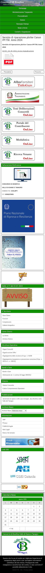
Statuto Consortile (8, 385)
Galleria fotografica (8, 325)
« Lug (11, 528)
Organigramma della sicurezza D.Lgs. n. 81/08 (17, 356)
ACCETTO (15, 570)
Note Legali (6, 429)
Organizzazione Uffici (9, 352)
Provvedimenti (23, 16)
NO (21, 570)
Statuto (22, 20)
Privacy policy (28, 570)
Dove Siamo (6, 315)
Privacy (5, 423)
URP (4, 419)
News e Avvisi (22, 28)
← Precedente (6, 72)
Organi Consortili (8, 349)
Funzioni (5, 318)
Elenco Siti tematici (9, 433)
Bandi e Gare (7, 371)
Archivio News (6, 411)
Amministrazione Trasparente (23, 12)
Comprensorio (7, 322)
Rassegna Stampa (22, 24)
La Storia (5, 335)
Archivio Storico (8, 339)
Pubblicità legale (8, 426)
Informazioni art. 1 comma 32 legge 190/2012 (17, 375)
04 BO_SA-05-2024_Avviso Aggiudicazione (18, 51)
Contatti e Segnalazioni (22, 32)
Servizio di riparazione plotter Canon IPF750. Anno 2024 (21, 39)
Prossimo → (39, 72)
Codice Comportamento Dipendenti (13, 388)
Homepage (22, 8)
